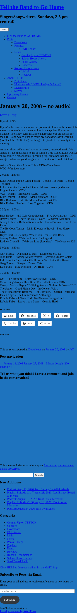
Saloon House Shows (33, 58)
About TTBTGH (17, 77)
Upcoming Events (17, 94)
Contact (11, 97)
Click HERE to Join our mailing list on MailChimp (28, 567)
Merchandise (21, 87)
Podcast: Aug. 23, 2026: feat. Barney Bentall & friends (38, 489)
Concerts (26, 64)
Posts (10, 39)
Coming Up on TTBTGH (36, 55)
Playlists (19, 45)
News (17, 52)
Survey (18, 90)
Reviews (26, 74)
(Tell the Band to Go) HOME (24, 35)
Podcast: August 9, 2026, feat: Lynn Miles (31, 508)
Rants (10, 548)
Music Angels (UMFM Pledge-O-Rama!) (37, 84)
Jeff (71, 349)
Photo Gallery (29, 61)
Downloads (20, 42)
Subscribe (9, 599)
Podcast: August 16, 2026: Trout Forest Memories (35, 498)
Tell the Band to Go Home (32, 7)
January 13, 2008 (11, 363)
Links (10, 535)
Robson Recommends (26, 68)
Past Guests (20, 81)
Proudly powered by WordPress (18, 611)
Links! (25, 71)
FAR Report (28, 48)
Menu (4, 29)
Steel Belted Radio (17, 561)
